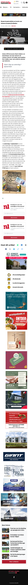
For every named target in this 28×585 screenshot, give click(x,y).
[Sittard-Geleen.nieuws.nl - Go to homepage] (14, 572)
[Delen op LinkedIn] (21, 245)
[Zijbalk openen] (1, 7)
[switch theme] (24, 3)
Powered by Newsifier (14, 582)
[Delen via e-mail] (22, 249)
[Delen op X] (10, 249)
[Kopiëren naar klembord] (18, 249)
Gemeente (16, 7)
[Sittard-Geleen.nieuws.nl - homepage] (6, 2)
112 (10, 7)
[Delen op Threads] (25, 245)
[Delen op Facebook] (6, 249)
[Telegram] (14, 249)
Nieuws (5, 7)
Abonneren (14, 217)
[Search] (22, 2)
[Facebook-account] (14, 577)
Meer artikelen (14, 561)
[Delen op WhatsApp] (17, 245)
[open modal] (26, 2)
